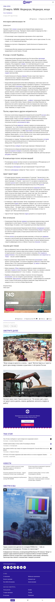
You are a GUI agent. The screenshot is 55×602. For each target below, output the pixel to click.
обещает (40, 230)
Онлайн (30, 590)
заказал (15, 162)
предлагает (20, 125)
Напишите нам (31, 579)
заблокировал (17, 167)
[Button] (33, 19)
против (42, 184)
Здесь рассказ (17, 278)
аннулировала (40, 228)
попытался (41, 179)
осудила (7, 73)
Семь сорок (6, 6)
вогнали (44, 115)
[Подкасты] (24, 567)
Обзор (16, 268)
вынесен (13, 183)
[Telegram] (27, 600)
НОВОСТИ (7, 463)
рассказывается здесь (23, 122)
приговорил (42, 58)
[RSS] (21, 567)
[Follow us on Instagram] (14, 567)
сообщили (18, 146)
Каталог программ (7, 579)
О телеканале (6, 576)
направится (27, 118)
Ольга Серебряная (7, 13)
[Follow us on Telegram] (18, 567)
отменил (14, 29)
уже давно (8, 154)
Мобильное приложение (34, 576)
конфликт (30, 100)
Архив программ (32, 582)
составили (46, 139)
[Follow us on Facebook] (4, 567)
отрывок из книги (16, 270)
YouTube (30, 592)
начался (11, 236)
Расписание (31, 595)
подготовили (29, 130)
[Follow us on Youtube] (11, 567)
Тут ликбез (36, 263)
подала (27, 213)
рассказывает (39, 260)
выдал (16, 203)
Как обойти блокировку (9, 582)
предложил (22, 179)
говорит (23, 64)
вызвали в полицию (15, 151)
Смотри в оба (9, 486)
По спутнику (6, 595)
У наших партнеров (8, 592)
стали (21, 136)
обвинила (24, 76)
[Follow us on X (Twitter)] (8, 567)
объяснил (37, 242)
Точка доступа (6, 590)
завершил (24, 221)
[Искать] (42, 600)
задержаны (45, 236)
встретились (19, 86)
